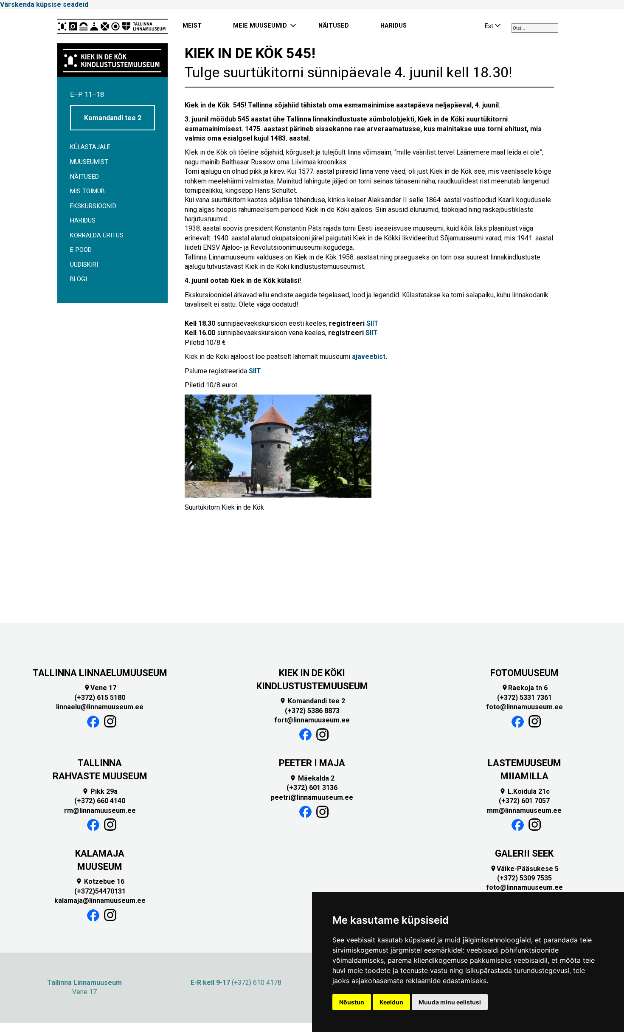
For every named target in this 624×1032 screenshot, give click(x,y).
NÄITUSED (333, 25)
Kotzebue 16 (100, 881)
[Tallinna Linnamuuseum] (112, 26)
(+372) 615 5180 (99, 698)
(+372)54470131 (100, 891)
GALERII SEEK (524, 853)
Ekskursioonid (93, 206)
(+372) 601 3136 (312, 788)
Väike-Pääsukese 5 (524, 869)
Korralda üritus (97, 235)
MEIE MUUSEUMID (260, 25)
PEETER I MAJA (312, 763)
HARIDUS (393, 25)
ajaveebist (368, 356)
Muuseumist (89, 162)
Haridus (83, 220)
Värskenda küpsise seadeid (44, 4)
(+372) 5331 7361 (524, 698)
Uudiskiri (84, 264)
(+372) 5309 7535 (524, 878)
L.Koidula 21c (524, 791)
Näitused (84, 176)
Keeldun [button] (391, 1002)
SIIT (372, 323)
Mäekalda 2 (312, 778)
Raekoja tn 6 (524, 688)
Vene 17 (100, 688)
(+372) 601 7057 (524, 801)
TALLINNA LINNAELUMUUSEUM (100, 673)
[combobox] (535, 28)
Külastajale (90, 147)
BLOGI (78, 279)
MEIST (192, 25)
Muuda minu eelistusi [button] (450, 1002)
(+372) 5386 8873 (312, 711)
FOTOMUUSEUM (524, 673)
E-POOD (81, 250)
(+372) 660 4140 (99, 801)
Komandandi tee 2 (112, 118)
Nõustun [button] (351, 1002)
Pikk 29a (100, 791)
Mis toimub (87, 191)
